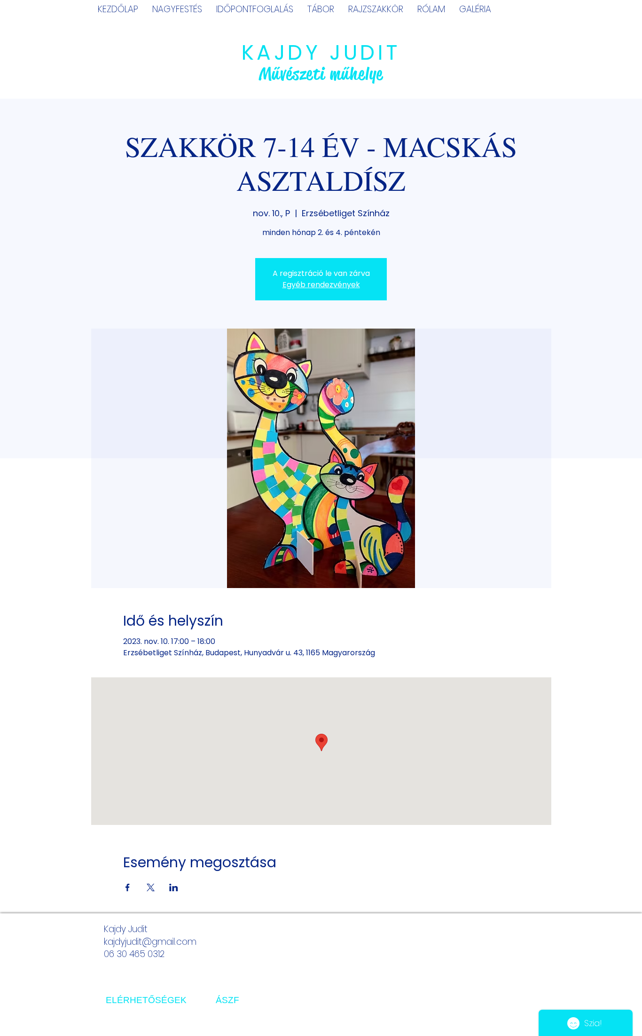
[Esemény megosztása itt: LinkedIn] (173, 887)
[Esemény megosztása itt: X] (150, 887)
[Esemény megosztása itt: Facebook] (127, 887)
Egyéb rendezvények (321, 284)
